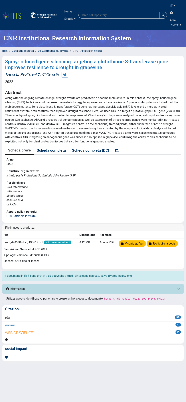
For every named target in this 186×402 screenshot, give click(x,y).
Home (68, 11)
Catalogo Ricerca (23, 50)
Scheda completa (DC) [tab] (90, 150)
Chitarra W (50, 74)
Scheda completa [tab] (51, 150)
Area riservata (175, 22)
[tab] (117, 150)
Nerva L (12, 74)
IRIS (5, 50)
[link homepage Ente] (43, 15)
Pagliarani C (30, 74)
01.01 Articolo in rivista (87, 50)
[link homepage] (13, 15)
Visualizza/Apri (133, 243)
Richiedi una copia (163, 243)
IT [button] (171, 5)
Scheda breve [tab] (19, 150)
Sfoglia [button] (68, 18)
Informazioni (17, 289)
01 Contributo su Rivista (53, 50)
